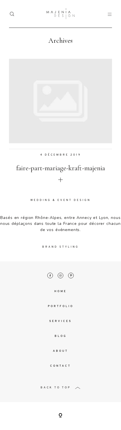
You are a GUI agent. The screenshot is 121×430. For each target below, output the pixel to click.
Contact (60, 366)
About (60, 351)
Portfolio (60, 306)
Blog (61, 336)
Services (60, 321)
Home (60, 291)
